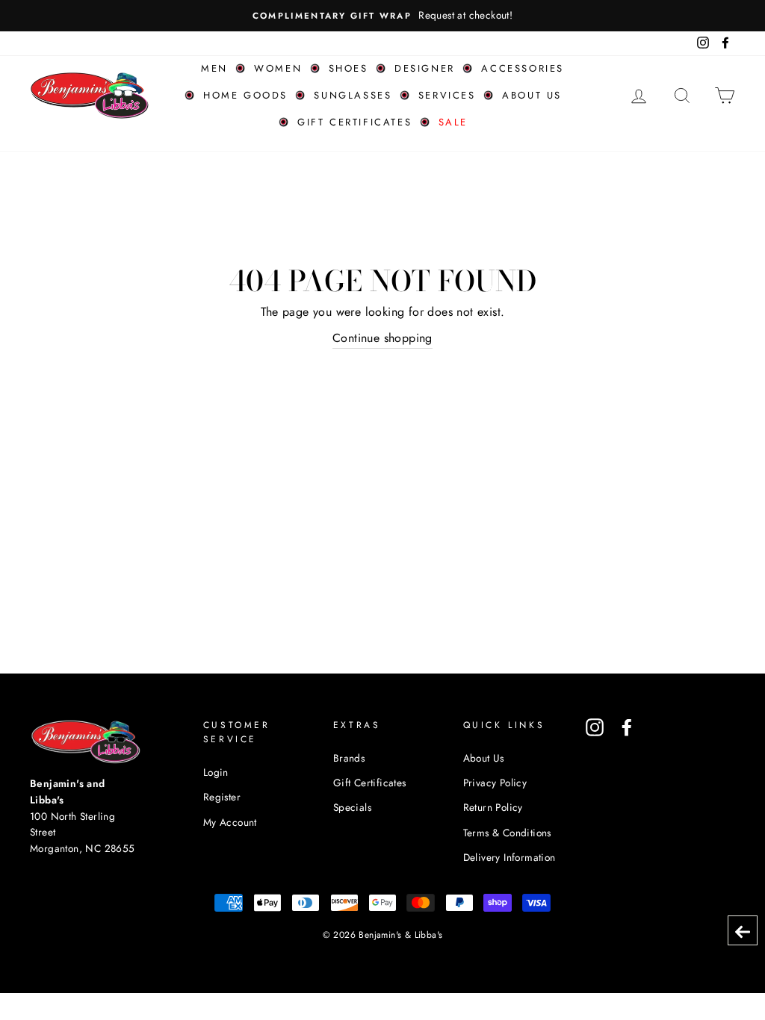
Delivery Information (509, 857)
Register (222, 796)
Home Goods (245, 95)
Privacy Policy (495, 782)
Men (214, 68)
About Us (483, 757)
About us (532, 95)
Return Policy (493, 807)
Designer (424, 68)
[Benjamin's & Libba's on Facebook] (627, 727)
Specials (352, 807)
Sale (453, 122)
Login (216, 772)
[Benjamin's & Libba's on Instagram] (595, 727)
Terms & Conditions (507, 832)
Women (278, 68)
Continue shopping (382, 337)
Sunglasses (352, 95)
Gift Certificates (354, 122)
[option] (382, 15)
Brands (349, 757)
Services (447, 95)
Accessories (522, 68)
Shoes (348, 68)
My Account (230, 822)
